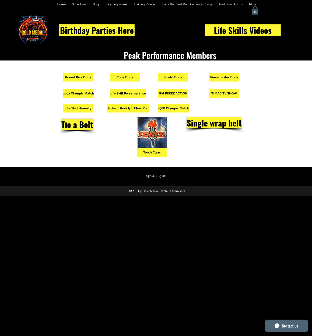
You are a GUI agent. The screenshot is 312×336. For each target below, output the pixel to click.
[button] (255, 10)
